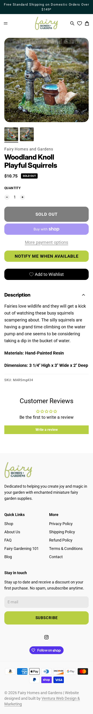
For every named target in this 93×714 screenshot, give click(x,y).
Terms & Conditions (66, 548)
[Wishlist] (79, 23)
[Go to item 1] (11, 134)
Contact (56, 557)
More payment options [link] (46, 242)
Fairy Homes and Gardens (28, 149)
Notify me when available (47, 256)
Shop (8, 524)
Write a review (46, 430)
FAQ (7, 540)
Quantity (12, 188)
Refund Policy (60, 540)
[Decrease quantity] (7, 197)
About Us (12, 532)
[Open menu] (5, 23)
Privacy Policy (61, 524)
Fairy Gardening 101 (21, 548)
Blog (8, 557)
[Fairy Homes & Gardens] (46, 23)
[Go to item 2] (27, 134)
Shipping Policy (62, 532)
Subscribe (46, 618)
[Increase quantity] (22, 197)
